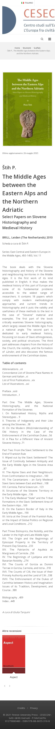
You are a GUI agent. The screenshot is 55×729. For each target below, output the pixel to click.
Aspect (14, 677)
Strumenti (27, 48)
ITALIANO (29, 3)
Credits (21, 708)
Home (17, 48)
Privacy (34, 708)
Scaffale (37, 48)
